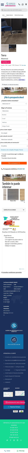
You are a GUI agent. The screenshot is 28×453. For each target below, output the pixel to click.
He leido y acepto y (12, 155)
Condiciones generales (20, 357)
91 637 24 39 (14, 432)
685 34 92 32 (15, 437)
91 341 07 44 (14, 430)
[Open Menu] (2, 3)
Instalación (7, 382)
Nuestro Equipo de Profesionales (12, 376)
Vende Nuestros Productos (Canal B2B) (14, 373)
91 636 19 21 (14, 427)
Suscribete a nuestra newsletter (9, 158)
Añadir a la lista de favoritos (10, 84)
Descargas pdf (8, 379)
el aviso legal (14, 154)
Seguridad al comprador (10, 360)
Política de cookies (9, 366)
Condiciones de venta (20, 360)
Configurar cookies (19, 366)
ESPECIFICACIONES (10, 210)
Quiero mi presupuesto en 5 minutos (14, 331)
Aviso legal (7, 370)
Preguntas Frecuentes (20, 370)
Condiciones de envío (10, 363)
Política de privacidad (20, 363)
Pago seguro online (14, 344)
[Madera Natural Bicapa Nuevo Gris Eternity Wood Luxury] (13, 194)
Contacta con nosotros (10, 357)
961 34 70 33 (14, 435)
